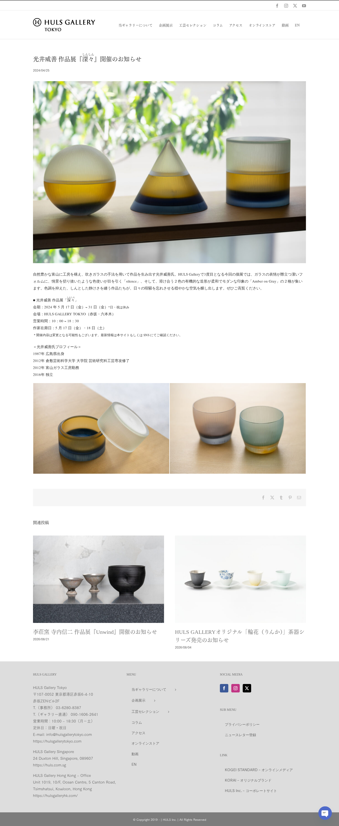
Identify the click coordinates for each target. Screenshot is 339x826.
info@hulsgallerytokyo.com (69, 734)
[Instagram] (235, 688)
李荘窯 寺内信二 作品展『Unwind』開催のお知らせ (95, 632)
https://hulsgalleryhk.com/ (55, 795)
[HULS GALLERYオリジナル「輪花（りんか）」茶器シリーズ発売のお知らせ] (240, 579)
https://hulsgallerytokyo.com (57, 741)
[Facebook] (224, 688)
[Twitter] (247, 688)
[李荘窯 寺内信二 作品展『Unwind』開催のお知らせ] (98, 579)
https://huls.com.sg (49, 765)
